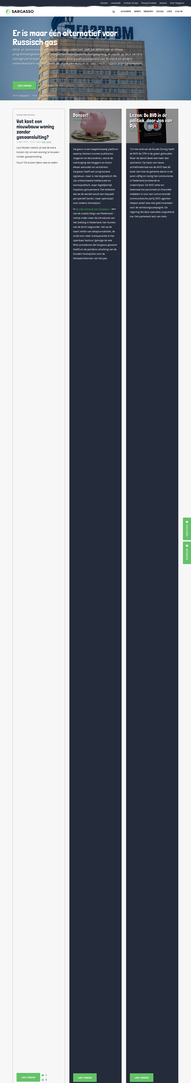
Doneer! (80, 115)
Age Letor (46, 141)
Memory (148, 11)
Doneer (104, 2)
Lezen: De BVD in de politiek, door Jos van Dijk (151, 120)
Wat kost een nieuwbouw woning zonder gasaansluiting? (35, 129)
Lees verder (24, 85)
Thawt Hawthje (45, 95)
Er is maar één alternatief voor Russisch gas (65, 37)
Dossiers (126, 11)
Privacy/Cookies (149, 2)
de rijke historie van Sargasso (92, 209)
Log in (178, 11)
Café (169, 11)
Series (137, 11)
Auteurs (163, 2)
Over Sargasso (177, 2)
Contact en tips (131, 2)
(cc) (55, 95)
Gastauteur (24, 95)
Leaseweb (116, 2)
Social (160, 11)
